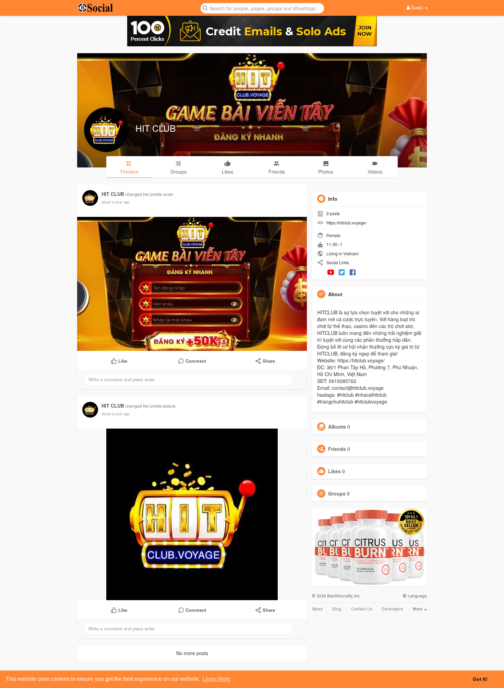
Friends (337, 449)
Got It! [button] (480, 679)
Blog (337, 609)
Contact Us (361, 609)
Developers (392, 609)
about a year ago (115, 202)
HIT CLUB (155, 127)
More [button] (418, 609)
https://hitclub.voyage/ (346, 222)
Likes (334, 471)
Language (417, 596)
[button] (262, 7)
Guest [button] (417, 7)
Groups (337, 493)
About (317, 609)
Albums (337, 426)
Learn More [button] (216, 679)
